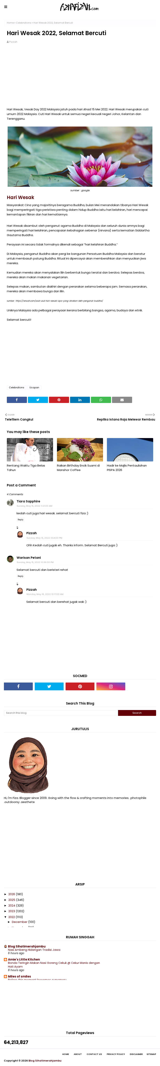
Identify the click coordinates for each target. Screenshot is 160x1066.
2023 (12, 911)
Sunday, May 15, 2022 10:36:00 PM (35, 562)
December (20, 922)
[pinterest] (80, 686)
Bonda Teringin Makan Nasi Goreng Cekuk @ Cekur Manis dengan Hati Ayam (54, 965)
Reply (20, 519)
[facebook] (18, 686)
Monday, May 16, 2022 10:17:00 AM (45, 594)
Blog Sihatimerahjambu (27, 946)
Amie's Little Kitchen (24, 959)
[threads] (141, 686)
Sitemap (151, 1054)
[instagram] (110, 686)
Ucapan (34, 387)
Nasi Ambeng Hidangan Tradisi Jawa (34, 950)
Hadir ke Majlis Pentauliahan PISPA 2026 (127, 467)
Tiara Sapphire (28, 501)
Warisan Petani (29, 557)
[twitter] (49, 686)
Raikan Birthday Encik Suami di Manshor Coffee (78, 467)
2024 (12, 905)
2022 (12, 917)
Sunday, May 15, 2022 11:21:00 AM (34, 505)
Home (10, 22)
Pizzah (13, 42)
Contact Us (94, 1054)
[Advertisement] (80, 77)
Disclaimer (136, 1054)
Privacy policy (116, 1054)
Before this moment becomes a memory (37, 980)
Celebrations (23, 22)
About (78, 1054)
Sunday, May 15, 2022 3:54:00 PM (44, 537)
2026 (12, 894)
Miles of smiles (19, 976)
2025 (12, 900)
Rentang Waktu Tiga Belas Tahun (26, 467)
